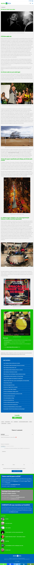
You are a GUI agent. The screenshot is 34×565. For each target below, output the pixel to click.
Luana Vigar (7, 541)
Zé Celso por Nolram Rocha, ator (9, 395)
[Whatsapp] (13, 418)
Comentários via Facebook (10, 446)
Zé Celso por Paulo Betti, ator (9, 400)
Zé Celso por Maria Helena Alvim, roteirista (11, 402)
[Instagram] (31, 0)
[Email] (21, 418)
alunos (3, 421)
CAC (11, 421)
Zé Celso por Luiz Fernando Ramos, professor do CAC (13, 393)
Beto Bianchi (3, 434)
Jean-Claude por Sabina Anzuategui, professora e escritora (14, 365)
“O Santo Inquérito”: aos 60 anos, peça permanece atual (14, 532)
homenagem (16, 421)
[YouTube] (32, 0)
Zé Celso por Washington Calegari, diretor (11, 391)
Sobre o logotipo (8, 527)
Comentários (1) (3, 446)
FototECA (6, 518)
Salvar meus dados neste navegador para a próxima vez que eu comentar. (14, 468)
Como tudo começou (8, 523)
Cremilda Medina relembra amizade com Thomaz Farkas (13, 376)
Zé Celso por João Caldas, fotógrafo (10, 389)
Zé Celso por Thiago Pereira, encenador (10, 387)
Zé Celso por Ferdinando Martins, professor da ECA (12, 406)
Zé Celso (9, 423)
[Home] (17, 556)
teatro (30, 421)
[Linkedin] (17, 418)
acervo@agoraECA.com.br (15, 484)
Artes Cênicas (7, 421)
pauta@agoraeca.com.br (14, 495)
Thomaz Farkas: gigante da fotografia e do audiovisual (13, 378)
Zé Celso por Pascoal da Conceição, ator (11, 404)
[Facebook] (29, 0)
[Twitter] (19, 418)
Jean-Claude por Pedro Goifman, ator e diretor (12, 363)
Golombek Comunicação (21, 558)
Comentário (4, 451)
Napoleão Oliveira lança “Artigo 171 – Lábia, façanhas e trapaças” (15, 536)
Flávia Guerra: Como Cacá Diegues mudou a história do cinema (14, 374)
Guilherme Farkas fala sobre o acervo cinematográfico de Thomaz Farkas (16, 380)
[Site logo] (6, 3)
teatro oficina (4, 423)
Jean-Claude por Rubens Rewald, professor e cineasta (13, 369)
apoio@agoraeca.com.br (15, 498)
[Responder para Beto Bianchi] (32, 434)
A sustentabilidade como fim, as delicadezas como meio (14, 545)
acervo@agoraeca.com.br (20, 497)
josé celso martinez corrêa (23, 421)
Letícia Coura (3, 352)
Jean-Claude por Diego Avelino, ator (10, 367)
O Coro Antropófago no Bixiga (9, 398)
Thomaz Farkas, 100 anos (8, 382)
